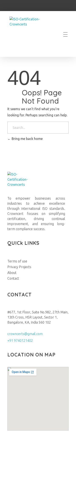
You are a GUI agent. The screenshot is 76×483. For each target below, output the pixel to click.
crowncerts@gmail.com (25, 334)
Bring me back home (27, 139)
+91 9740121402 (20, 340)
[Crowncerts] (30, 34)
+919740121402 (24, 6)
